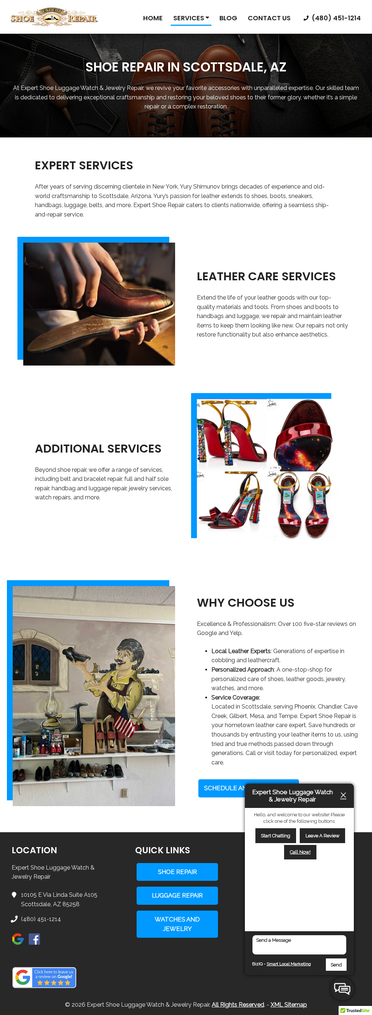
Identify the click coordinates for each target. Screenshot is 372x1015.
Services (189, 17)
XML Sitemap (289, 1004)
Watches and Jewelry (177, 924)
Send (336, 964)
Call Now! (300, 852)
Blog (228, 17)
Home (153, 17)
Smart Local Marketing (289, 963)
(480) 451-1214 (335, 17)
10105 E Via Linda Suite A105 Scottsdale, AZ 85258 (59, 899)
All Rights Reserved (238, 1004)
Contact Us (269, 17)
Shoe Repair (177, 871)
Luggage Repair (177, 895)
